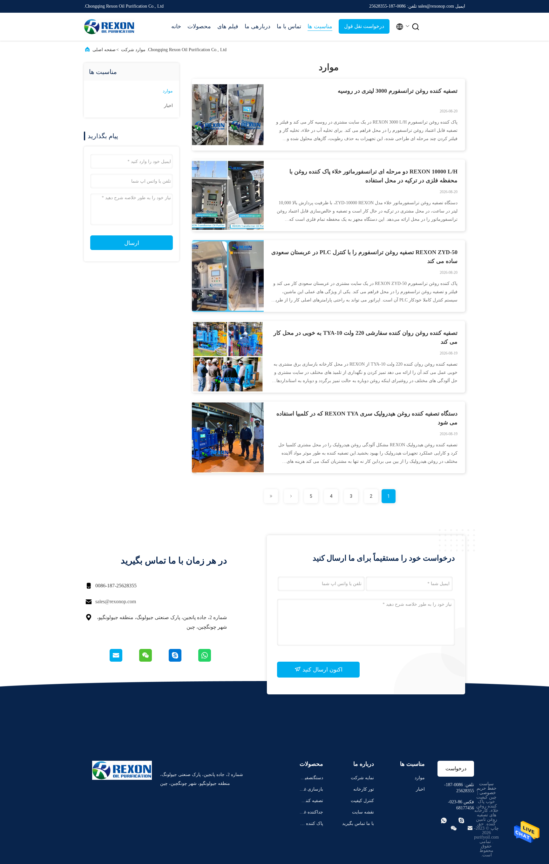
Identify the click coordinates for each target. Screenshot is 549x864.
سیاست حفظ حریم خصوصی (487, 788)
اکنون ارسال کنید (321, 669)
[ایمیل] (124, 660)
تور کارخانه (363, 789)
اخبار (168, 105)
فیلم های (227, 26)
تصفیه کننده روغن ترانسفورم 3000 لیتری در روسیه (398, 91)
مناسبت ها (320, 26)
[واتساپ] (212, 660)
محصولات (199, 26)
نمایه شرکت (362, 777)
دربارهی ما (257, 26)
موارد (168, 91)
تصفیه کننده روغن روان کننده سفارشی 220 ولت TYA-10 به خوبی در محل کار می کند (366, 337)
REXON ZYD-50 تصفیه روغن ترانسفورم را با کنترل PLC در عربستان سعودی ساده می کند (364, 256)
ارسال (131, 243)
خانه (176, 26)
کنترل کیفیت (362, 800)
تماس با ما (289, 26)
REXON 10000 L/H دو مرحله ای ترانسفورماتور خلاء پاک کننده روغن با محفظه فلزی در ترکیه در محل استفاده (373, 176)
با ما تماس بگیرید (358, 823)
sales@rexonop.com (115, 601)
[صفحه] (291, 496)
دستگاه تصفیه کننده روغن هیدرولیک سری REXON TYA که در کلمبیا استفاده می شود (367, 418)
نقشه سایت (363, 812)
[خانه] (109, 26)
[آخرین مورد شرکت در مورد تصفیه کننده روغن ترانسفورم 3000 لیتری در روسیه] (228, 149)
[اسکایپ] (182, 660)
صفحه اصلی (104, 49)
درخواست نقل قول (364, 26)
